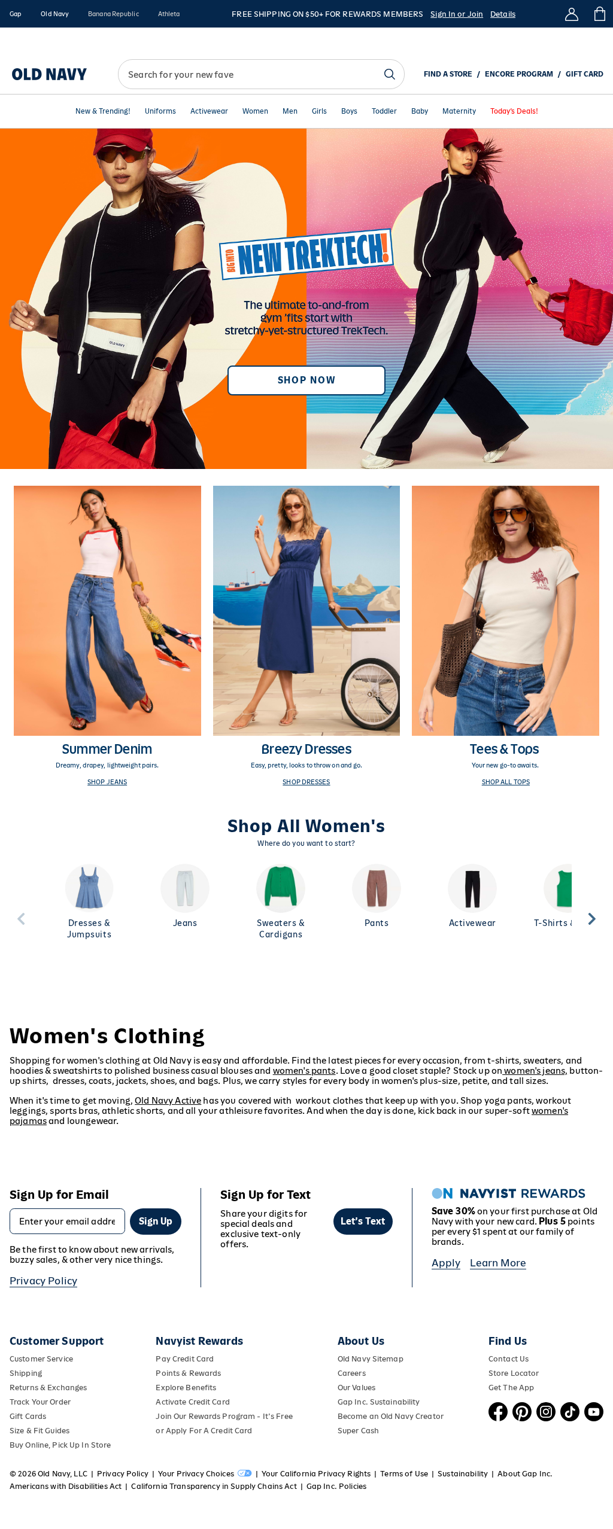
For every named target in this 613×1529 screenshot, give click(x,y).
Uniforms (160, 111)
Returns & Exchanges (48, 1387)
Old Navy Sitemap (370, 1358)
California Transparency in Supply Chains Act (213, 1486)
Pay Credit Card (185, 1358)
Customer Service (41, 1358)
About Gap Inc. (525, 1473)
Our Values (356, 1387)
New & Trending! (103, 111)
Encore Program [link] (519, 74)
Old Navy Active (168, 1100)
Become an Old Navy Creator (391, 1416)
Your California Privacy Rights (316, 1473)
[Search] (389, 74)
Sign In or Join (456, 14)
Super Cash (358, 1430)
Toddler (384, 111)
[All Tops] (505, 635)
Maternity (459, 111)
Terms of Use (404, 1473)
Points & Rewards (188, 1373)
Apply (446, 1263)
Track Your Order (40, 1401)
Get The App (511, 1387)
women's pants (304, 1070)
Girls (319, 111)
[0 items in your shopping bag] (599, 14)
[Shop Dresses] (306, 635)
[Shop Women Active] (306, 299)
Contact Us (508, 1358)
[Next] (592, 919)
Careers (352, 1373)
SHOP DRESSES (306, 781)
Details (502, 14)
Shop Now (306, 380)
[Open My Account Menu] (571, 14)
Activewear (209, 111)
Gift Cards (28, 1416)
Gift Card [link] (584, 74)
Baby (419, 111)
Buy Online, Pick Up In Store (60, 1444)
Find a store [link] (448, 74)
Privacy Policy (43, 1281)
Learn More (498, 1263)
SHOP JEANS (107, 781)
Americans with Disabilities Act (66, 1486)
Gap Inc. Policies (336, 1486)
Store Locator (513, 1373)
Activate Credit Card (192, 1401)
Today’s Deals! (514, 111)
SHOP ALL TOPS (506, 781)
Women (255, 111)
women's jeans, (535, 1070)
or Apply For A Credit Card (204, 1430)
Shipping (26, 1373)
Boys (349, 111)
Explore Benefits (186, 1387)
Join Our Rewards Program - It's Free (224, 1416)
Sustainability (463, 1473)
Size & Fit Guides (39, 1430)
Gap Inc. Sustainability (379, 1401)
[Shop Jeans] (107, 635)
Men (290, 111)
